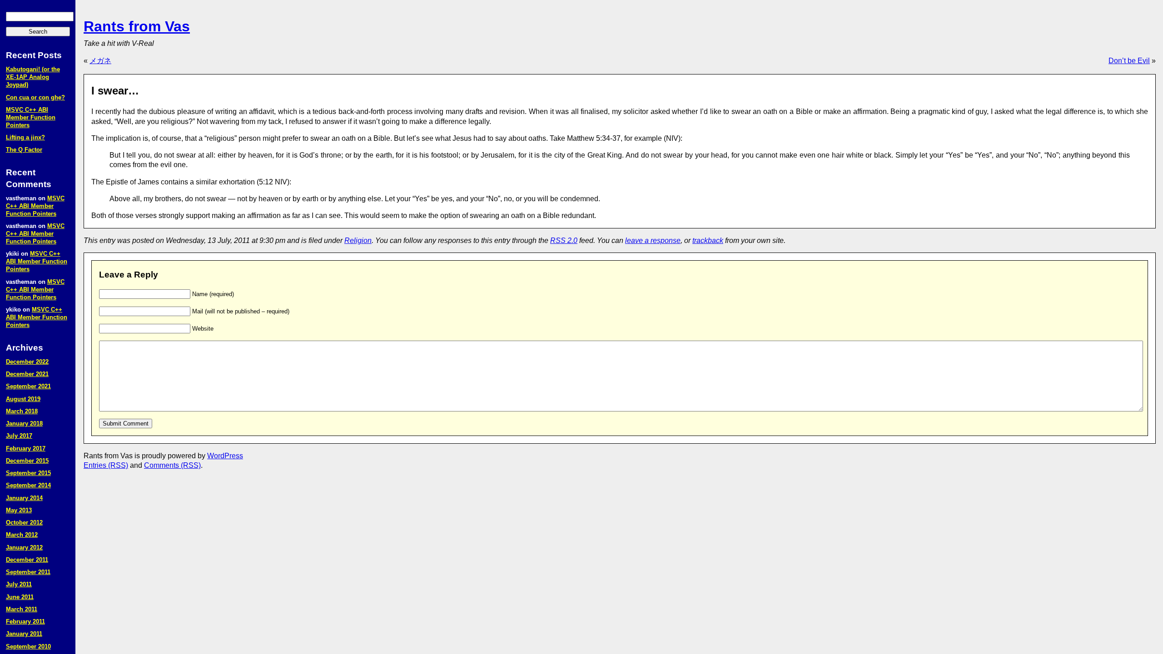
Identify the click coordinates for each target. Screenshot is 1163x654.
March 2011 (21, 609)
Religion (358, 240)
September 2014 (28, 485)
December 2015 (27, 460)
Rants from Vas (137, 26)
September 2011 (28, 572)
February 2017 (25, 448)
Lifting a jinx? (25, 137)
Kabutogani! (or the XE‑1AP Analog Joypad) (33, 77)
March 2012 (22, 534)
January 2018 (24, 423)
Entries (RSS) (106, 465)
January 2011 (24, 633)
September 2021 (28, 386)
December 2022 (27, 361)
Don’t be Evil (1129, 60)
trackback (707, 240)
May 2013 (19, 510)
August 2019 (23, 399)
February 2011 (25, 621)
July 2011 (19, 584)
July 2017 (19, 435)
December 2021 (27, 374)
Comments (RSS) (172, 465)
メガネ (100, 60)
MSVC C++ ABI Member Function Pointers (30, 117)
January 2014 (24, 498)
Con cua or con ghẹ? (35, 97)
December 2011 (27, 559)
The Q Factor (24, 149)
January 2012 (24, 547)
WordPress (225, 456)
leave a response (653, 240)
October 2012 (24, 522)
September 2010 (28, 646)
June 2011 (20, 597)
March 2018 (22, 411)
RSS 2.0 (563, 240)
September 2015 (28, 473)
